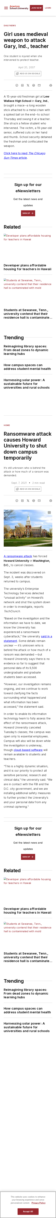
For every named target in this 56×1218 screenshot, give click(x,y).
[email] (39, 85)
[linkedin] (22, 85)
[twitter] (28, 85)
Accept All (28, 1211)
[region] (28, 1204)
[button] (6, 8)
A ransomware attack (18, 556)
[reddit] (33, 85)
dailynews (10, 25)
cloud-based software (28, 750)
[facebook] (16, 85)
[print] (50, 85)
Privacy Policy (38, 1203)
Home (7, 425)
